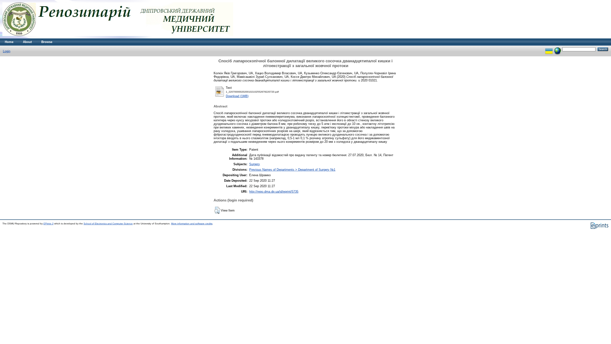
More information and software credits (191, 223)
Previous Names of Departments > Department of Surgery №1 (292, 169)
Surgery (254, 164)
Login (6, 51)
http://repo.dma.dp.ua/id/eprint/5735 (273, 191)
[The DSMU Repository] (118, 37)
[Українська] (549, 49)
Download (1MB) (237, 96)
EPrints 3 (48, 223)
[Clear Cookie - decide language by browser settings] (557, 49)
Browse (46, 42)
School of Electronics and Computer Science (108, 223)
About (27, 42)
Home (9, 42)
